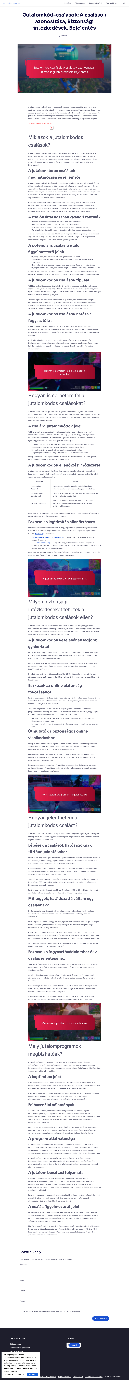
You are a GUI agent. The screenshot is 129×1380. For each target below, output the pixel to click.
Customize (9, 1374)
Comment (24, 1264)
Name (22, 1280)
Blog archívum (111, 3)
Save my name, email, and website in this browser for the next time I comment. (51, 1311)
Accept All (32, 1374)
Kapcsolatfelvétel (95, 3)
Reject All (21, 1374)
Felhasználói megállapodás (20, 1348)
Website (22, 1301)
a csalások (39, 533)
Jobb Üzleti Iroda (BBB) (40, 543)
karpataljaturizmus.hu (11, 3)
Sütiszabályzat (15, 1344)
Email (22, 1291)
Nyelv (123, 3)
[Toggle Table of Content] (51, 128)
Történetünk (80, 3)
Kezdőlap (67, 3)
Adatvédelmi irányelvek (93, 1377)
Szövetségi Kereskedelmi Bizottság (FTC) (47, 537)
